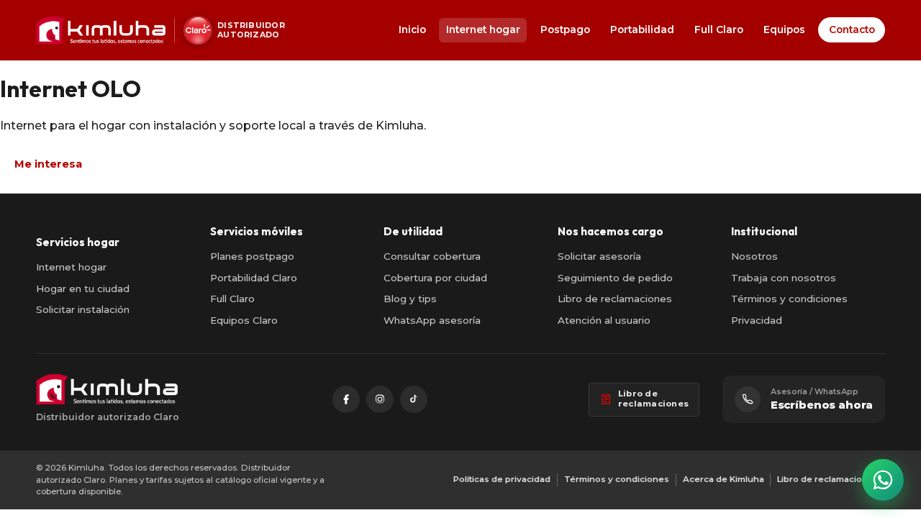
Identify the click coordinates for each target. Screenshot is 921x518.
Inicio (412, 29)
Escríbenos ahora (822, 405)
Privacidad (756, 320)
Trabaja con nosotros (783, 277)
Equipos (784, 29)
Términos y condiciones (789, 298)
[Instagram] (380, 399)
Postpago (565, 29)
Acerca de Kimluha (723, 479)
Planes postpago (252, 256)
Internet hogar (483, 29)
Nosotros (754, 256)
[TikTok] (413, 399)
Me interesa (48, 164)
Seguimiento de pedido (615, 277)
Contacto (852, 29)
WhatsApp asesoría (432, 320)
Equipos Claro (244, 320)
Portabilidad (642, 29)
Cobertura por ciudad (435, 277)
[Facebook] (346, 399)
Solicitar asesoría (599, 256)
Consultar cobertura (432, 256)
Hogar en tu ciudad (83, 288)
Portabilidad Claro (253, 277)
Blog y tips (410, 298)
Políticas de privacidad (501, 479)
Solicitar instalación (83, 309)
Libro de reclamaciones (615, 298)
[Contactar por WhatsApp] (883, 480)
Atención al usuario (604, 320)
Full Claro (718, 29)
